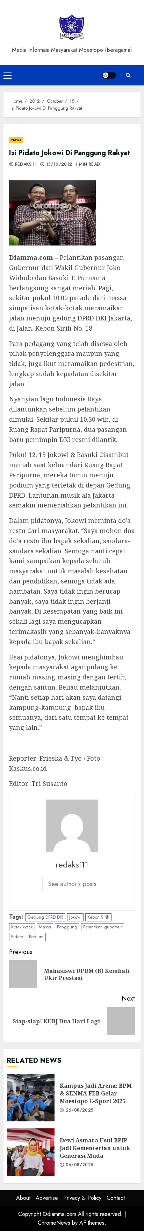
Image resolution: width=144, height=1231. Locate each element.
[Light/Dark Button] (109, 75)
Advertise (47, 1198)
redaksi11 (25, 164)
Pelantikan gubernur (102, 927)
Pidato (17, 936)
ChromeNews (54, 1223)
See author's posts (72, 883)
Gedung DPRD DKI (45, 917)
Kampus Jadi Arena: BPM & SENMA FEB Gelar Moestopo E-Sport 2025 (31, 1097)
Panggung (67, 927)
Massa (45, 927)
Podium (36, 936)
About (23, 1198)
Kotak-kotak (22, 927)
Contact (116, 1198)
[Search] (128, 75)
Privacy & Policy (82, 1198)
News (16, 140)
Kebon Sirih (98, 917)
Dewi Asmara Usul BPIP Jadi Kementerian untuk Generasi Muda (31, 1152)
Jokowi (75, 917)
